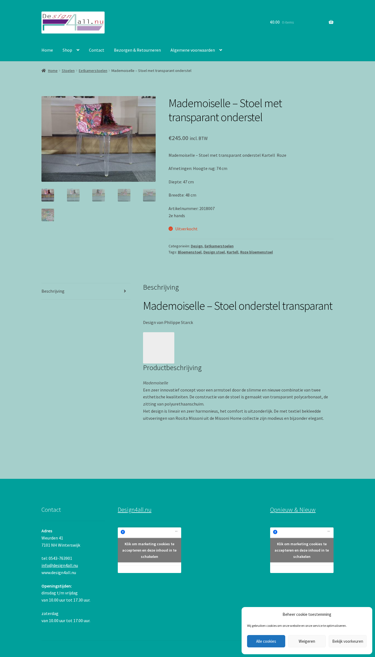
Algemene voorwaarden (192, 50)
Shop (67, 50)
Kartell (232, 252)
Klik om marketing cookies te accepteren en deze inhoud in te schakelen (149, 550)
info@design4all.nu (59, 565)
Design (197, 246)
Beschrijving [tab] (53, 291)
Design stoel (214, 252)
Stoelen (68, 70)
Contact (96, 50)
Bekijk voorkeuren (347, 641)
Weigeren (307, 641)
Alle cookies (266, 641)
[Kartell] (238, 348)
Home (47, 50)
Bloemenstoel (190, 252)
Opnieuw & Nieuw (293, 509)
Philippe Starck (178, 322)
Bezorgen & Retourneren (137, 50)
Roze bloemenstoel (256, 252)
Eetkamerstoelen (93, 70)
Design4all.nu (135, 509)
